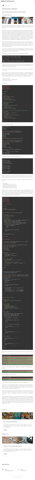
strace (28, 450)
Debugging (14, 8)
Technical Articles (6, 8)
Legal (20, 477)
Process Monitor (15, 450)
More (5, 429)
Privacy (15, 477)
